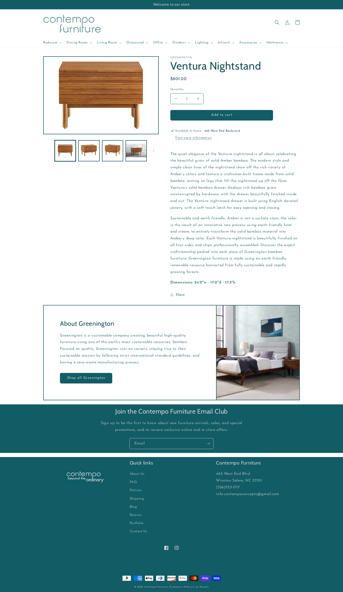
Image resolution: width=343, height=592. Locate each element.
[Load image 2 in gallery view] (88, 150)
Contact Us (138, 531)
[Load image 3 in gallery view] (112, 150)
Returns (136, 515)
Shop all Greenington (86, 378)
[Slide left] (48, 151)
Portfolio (137, 523)
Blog (133, 507)
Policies (136, 490)
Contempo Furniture (156, 587)
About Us (137, 474)
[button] (52, 43)
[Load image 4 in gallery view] (136, 150)
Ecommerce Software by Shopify (189, 587)
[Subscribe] (208, 443)
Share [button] (180, 295)
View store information (193, 138)
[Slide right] (153, 151)
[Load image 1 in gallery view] (65, 150)
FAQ (133, 482)
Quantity (176, 89)
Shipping (137, 498)
